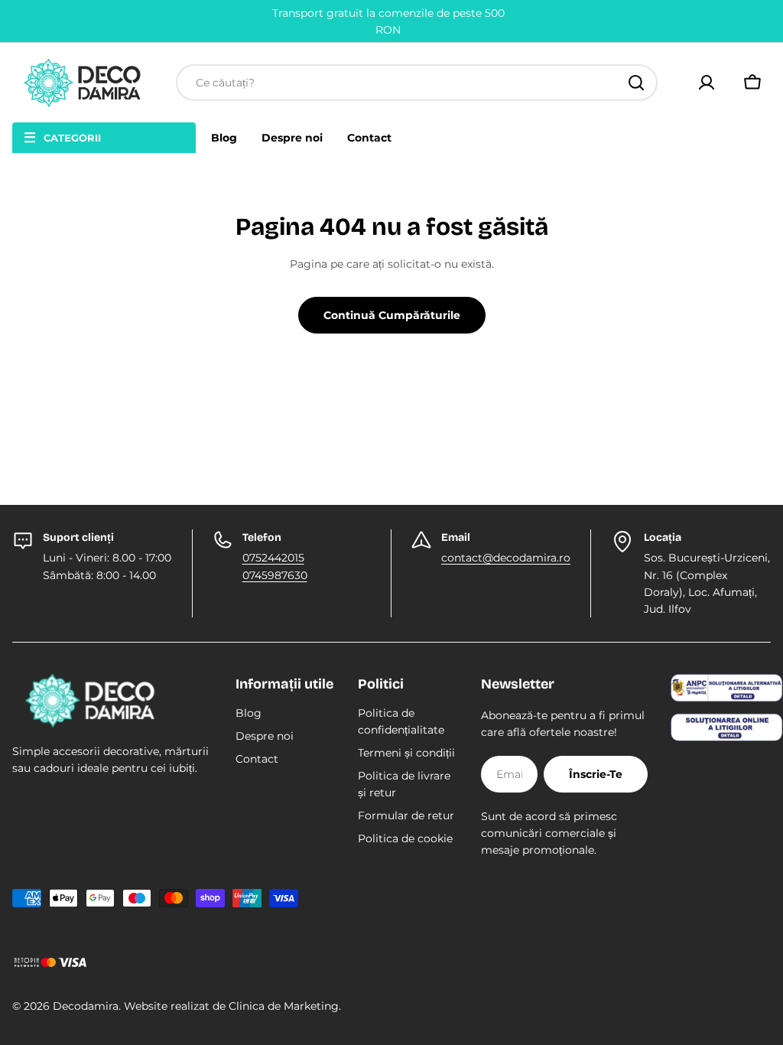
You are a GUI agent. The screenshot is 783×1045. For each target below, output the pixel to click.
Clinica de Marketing (284, 1006)
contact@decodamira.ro (505, 558)
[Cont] (706, 82)
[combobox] (417, 82)
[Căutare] (636, 82)
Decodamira (86, 1006)
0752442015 (273, 558)
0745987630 (274, 575)
